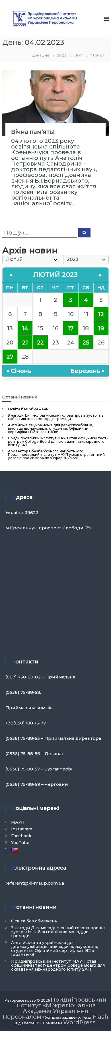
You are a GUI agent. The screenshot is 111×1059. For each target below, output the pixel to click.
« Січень (19, 370)
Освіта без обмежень (28, 409)
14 (25, 328)
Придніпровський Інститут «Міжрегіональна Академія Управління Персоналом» (54, 1008)
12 (101, 314)
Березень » (87, 370)
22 (40, 342)
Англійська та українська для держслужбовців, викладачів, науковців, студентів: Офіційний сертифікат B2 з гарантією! (50, 428)
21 (25, 342)
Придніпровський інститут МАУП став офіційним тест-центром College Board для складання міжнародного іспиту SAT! (58, 441)
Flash (100, 1016)
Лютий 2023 (55, 275)
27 (10, 356)
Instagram (21, 829)
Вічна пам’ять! (33, 131)
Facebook (21, 835)
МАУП (17, 822)
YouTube (20, 842)
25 (86, 342)
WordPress (79, 1022)
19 (101, 328)
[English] (15, 850)
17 (70, 328)
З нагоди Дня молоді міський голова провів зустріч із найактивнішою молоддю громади (56, 417)
